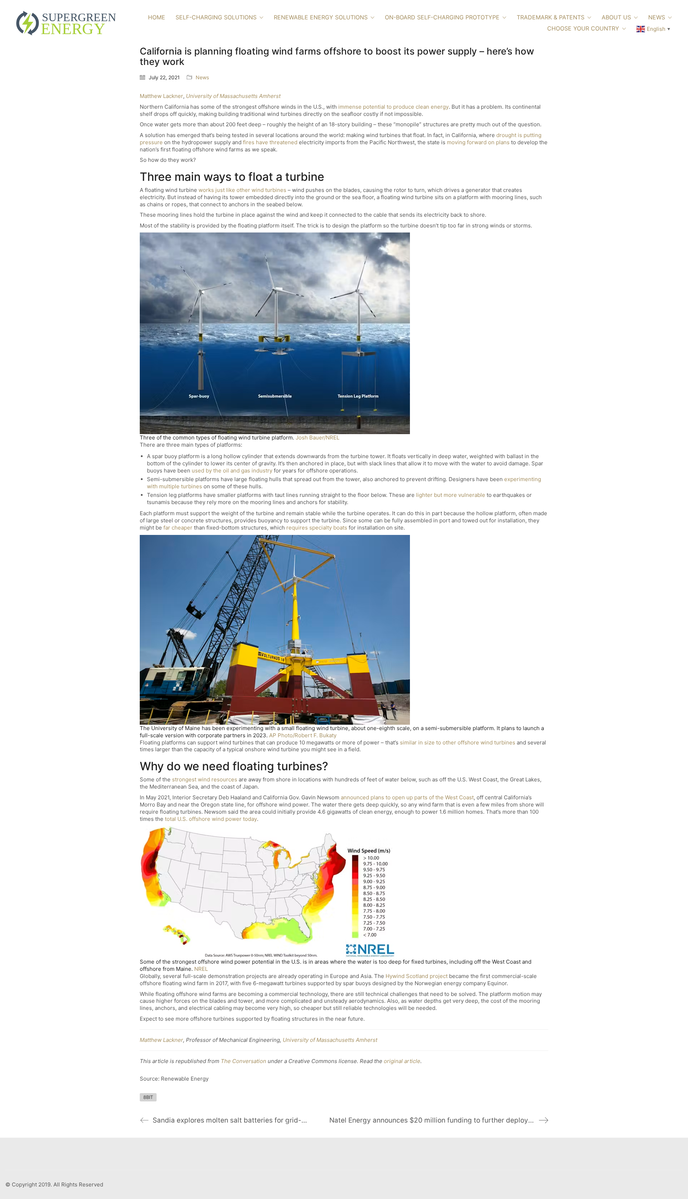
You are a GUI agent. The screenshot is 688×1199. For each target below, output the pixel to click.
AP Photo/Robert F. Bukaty (302, 735)
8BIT (148, 1097)
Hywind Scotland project (417, 976)
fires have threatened (270, 142)
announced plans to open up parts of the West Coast (407, 797)
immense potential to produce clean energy (393, 106)
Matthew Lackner (161, 96)
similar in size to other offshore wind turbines (457, 742)
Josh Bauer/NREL (317, 437)
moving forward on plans (478, 142)
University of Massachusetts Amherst (233, 96)
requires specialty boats (316, 527)
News (202, 77)
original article (402, 1061)
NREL (201, 968)
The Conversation (243, 1061)
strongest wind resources (204, 779)
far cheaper (177, 527)
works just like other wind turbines (242, 190)
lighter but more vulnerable (450, 495)
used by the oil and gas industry (232, 470)
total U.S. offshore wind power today (211, 818)
